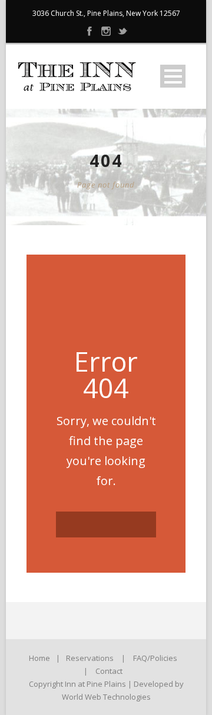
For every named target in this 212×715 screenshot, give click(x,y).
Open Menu (173, 76)
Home (39, 658)
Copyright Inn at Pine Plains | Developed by (106, 684)
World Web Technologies (106, 696)
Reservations (90, 658)
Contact (108, 671)
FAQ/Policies (155, 658)
